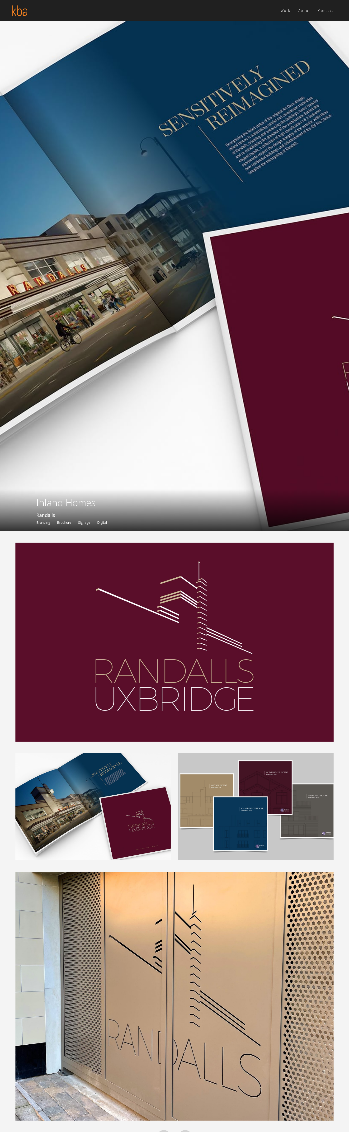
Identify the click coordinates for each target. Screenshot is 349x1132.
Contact (326, 10)
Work (285, 10)
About (304, 10)
